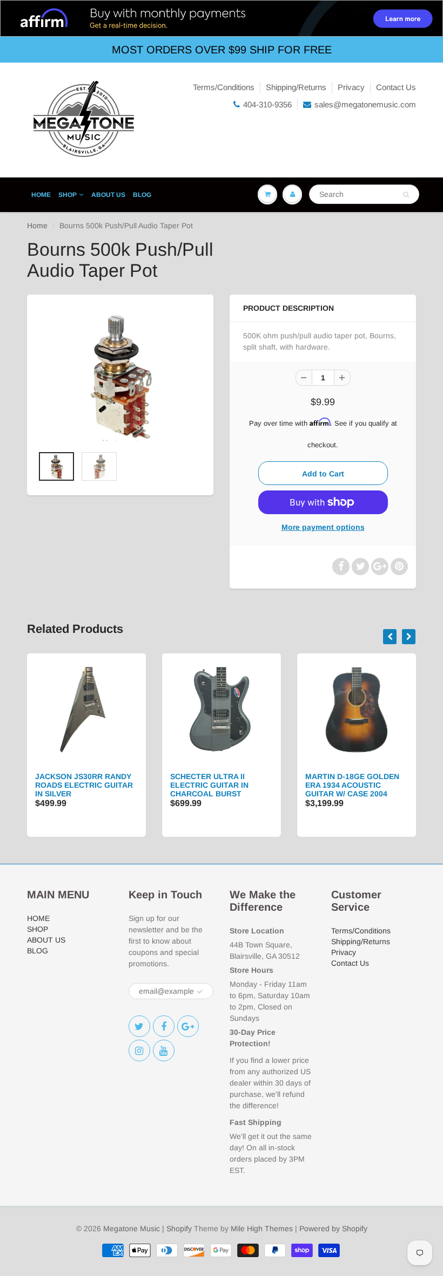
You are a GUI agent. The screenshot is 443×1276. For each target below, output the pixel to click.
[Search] (406, 194)
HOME (41, 195)
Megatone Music (131, 1228)
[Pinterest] (188, 1026)
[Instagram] (139, 1050)
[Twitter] (139, 1026)
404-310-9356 (267, 104)
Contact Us (396, 87)
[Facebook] (163, 1026)
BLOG (142, 195)
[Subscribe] (200, 991)
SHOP (67, 195)
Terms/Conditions (223, 87)
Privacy (351, 87)
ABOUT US (108, 195)
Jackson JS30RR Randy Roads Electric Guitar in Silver (84, 785)
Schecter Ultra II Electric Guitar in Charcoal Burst (209, 785)
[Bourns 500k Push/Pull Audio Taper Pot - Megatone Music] (120, 375)
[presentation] (390, 636)
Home (37, 225)
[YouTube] (163, 1050)
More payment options (323, 527)
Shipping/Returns (296, 87)
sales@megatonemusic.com (365, 104)
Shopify (179, 1228)
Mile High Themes (262, 1228)
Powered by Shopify (333, 1228)
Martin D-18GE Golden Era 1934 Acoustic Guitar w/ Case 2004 (352, 785)
